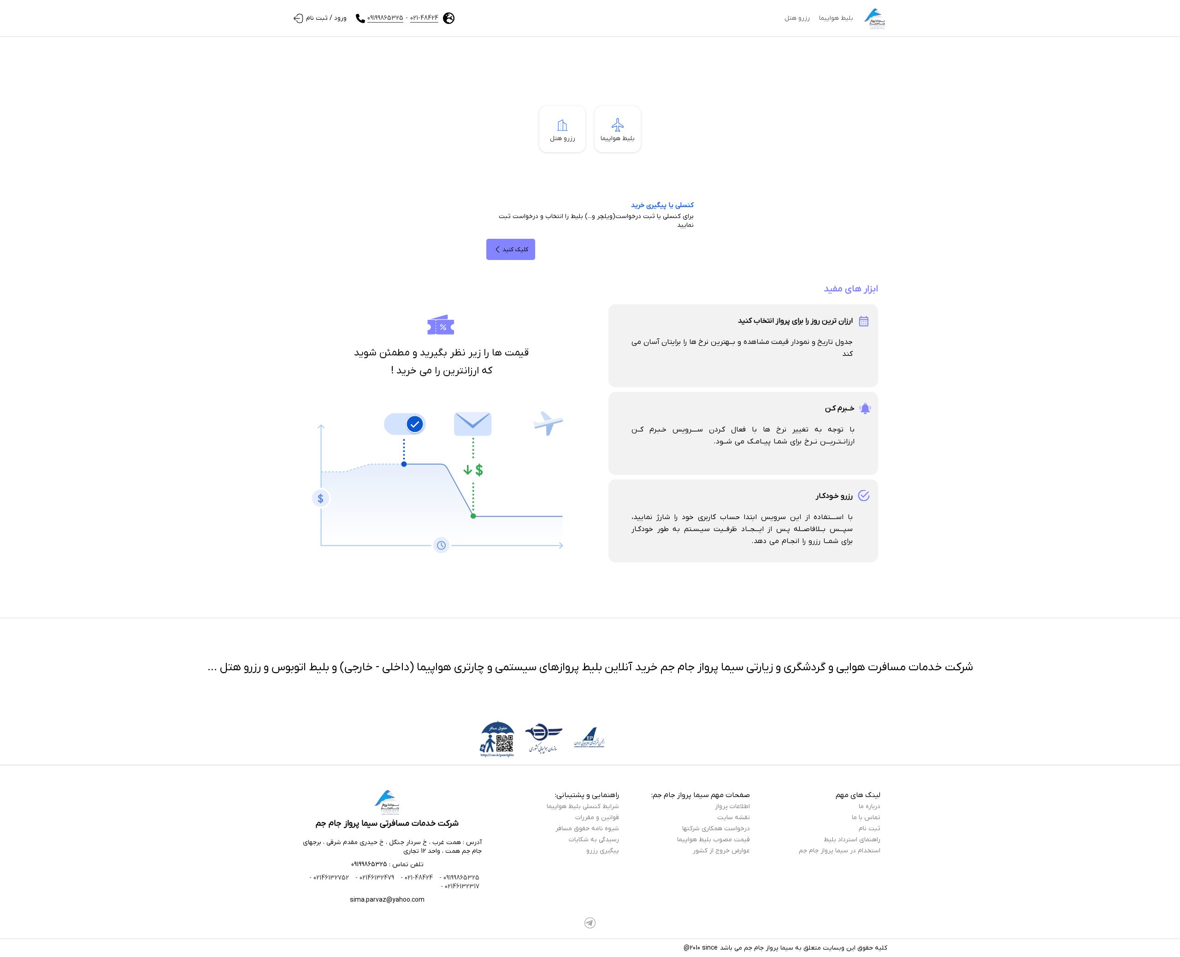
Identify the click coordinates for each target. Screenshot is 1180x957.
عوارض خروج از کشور (721, 850)
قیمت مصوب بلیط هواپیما (713, 839)
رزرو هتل (797, 18)
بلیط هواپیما (836, 18)
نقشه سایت (733, 817)
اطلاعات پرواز (732, 806)
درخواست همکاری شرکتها (716, 828)
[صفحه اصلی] (874, 18)
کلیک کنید (515, 250)
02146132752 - (329, 878)
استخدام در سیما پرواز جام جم (839, 850)
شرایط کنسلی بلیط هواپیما (583, 806)
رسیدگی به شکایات (594, 839)
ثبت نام (869, 828)
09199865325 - (458, 878)
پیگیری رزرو (602, 850)
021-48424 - (416, 878)
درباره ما (869, 806)
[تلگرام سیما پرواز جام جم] (590, 922)
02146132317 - (460, 886)
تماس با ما (866, 817)
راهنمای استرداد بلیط (852, 839)
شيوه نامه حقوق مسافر (587, 828)
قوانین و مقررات (597, 817)
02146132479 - (374, 878)
